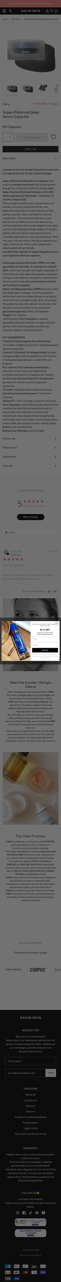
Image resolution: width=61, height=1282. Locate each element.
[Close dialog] (57, 623)
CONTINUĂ (45, 650)
